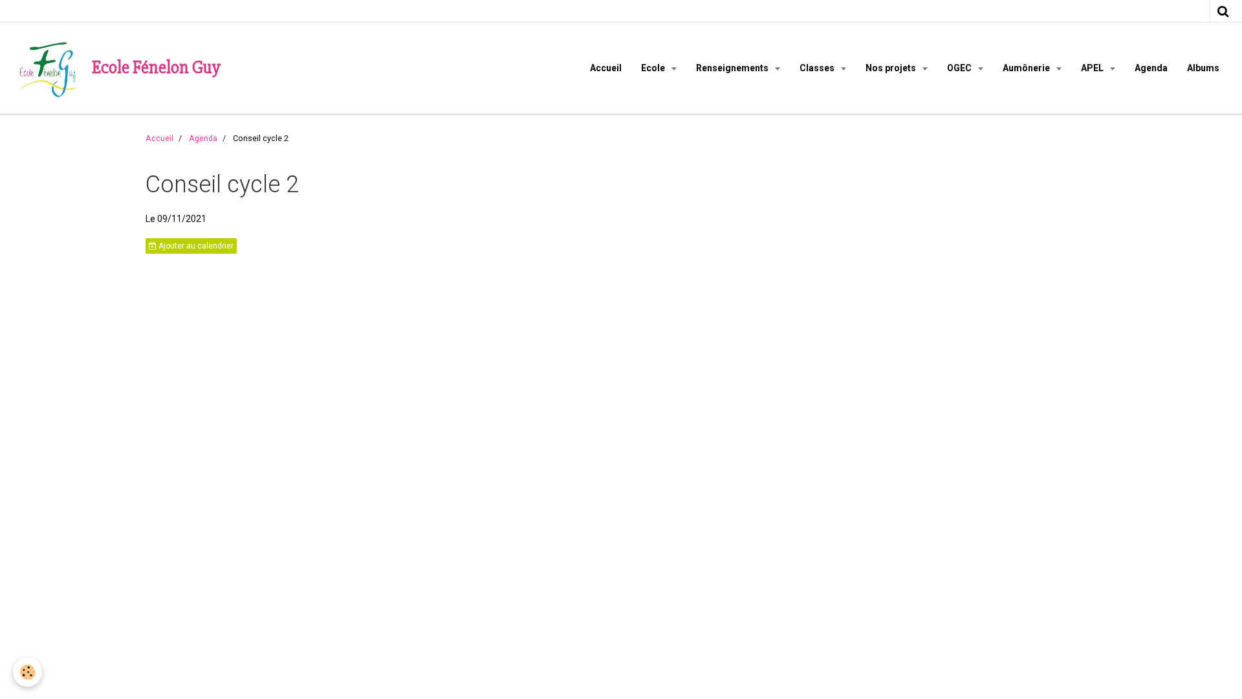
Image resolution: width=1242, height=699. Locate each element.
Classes (818, 68)
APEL (1093, 68)
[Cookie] (27, 672)
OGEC (960, 68)
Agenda (1151, 68)
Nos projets (892, 68)
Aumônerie (1027, 68)
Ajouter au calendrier (195, 245)
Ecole (654, 68)
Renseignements (733, 68)
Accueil (606, 68)
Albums (1203, 68)
